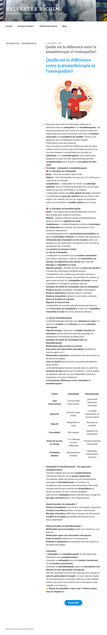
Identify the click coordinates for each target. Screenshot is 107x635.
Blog (64, 26)
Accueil (9, 26)
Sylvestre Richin (32, 9)
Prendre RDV (73, 603)
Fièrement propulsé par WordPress (19, 629)
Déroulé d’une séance (48, 26)
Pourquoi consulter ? (25, 26)
